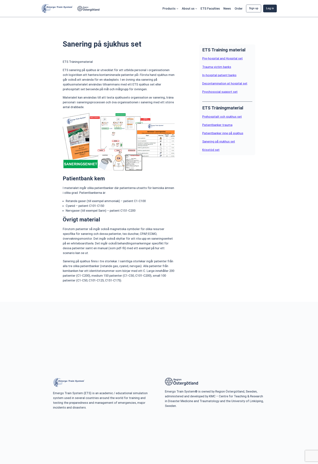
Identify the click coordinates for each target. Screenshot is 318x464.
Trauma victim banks (216, 67)
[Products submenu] (177, 8)
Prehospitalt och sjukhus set (222, 116)
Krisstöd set (211, 150)
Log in (270, 8)
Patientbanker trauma (217, 125)
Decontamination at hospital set (224, 83)
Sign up (253, 8)
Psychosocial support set (220, 92)
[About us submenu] (196, 8)
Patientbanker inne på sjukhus (222, 133)
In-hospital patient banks (219, 75)
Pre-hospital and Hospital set (222, 58)
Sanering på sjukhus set (218, 141)
